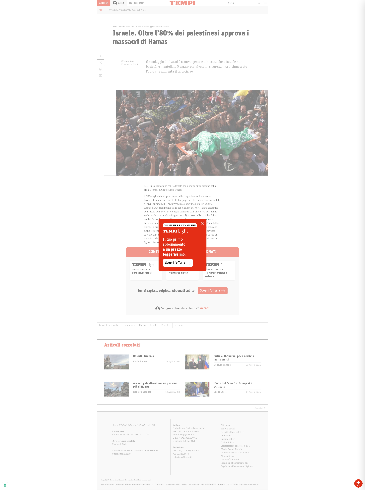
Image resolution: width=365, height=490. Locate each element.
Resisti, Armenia (143, 356)
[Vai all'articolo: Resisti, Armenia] (116, 363)
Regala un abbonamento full (234, 463)
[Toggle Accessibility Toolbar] (358, 483)
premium (179, 325)
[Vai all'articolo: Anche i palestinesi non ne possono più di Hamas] (116, 391)
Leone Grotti (220, 392)
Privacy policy (228, 439)
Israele (153, 325)
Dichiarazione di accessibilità (235, 446)
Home (115, 26)
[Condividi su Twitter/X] (100, 63)
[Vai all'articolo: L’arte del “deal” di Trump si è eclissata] (197, 391)
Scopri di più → (260, 408)
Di (128, 61)
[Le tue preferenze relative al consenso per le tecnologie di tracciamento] (5, 485)
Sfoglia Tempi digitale (231, 449)
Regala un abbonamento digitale (237, 466)
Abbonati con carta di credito (235, 453)
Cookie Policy (227, 442)
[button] (100, 81)
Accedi (204, 308)
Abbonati (103, 3)
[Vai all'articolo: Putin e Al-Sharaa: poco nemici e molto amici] (197, 363)
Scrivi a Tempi (228, 429)
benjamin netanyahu (108, 325)
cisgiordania (129, 325)
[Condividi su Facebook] (100, 56)
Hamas (142, 325)
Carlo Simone (140, 361)
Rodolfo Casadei (223, 365)
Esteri (121, 26)
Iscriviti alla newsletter (232, 432)
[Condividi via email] (100, 75)
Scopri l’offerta (210, 290)
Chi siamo (225, 425)
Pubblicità (226, 435)
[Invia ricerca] (259, 3)
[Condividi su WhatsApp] (100, 69)
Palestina (165, 325)
